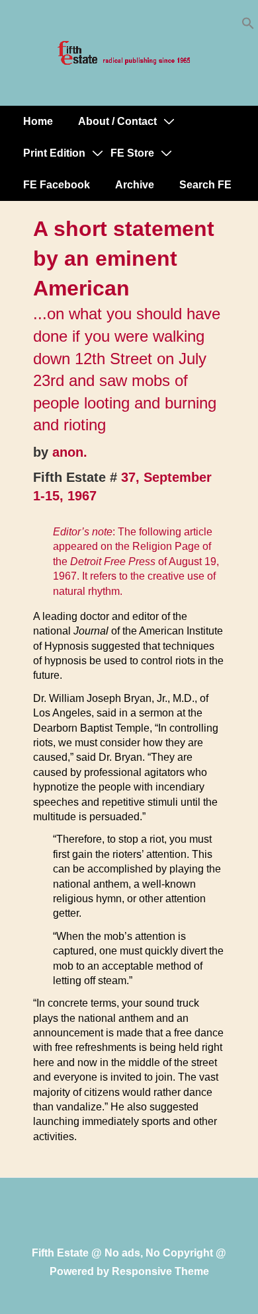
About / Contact (117, 121)
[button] (248, 26)
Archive (134, 184)
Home (38, 121)
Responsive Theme (160, 1271)
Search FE (205, 184)
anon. (69, 452)
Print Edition (54, 153)
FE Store (132, 153)
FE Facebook (56, 184)
